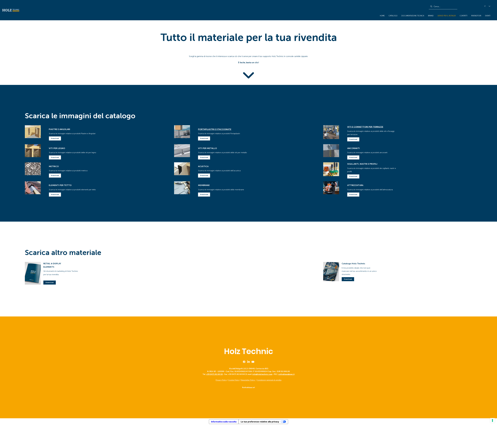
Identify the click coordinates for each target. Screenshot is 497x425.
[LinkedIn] (248, 361)
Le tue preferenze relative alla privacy (260, 421)
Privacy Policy (221, 380)
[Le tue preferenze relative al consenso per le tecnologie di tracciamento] (492, 420)
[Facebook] (244, 361)
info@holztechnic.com (262, 374)
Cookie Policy (233, 380)
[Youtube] (252, 361)
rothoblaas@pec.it (286, 374)
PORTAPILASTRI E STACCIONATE (214, 129)
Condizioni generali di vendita (269, 380)
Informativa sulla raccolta (223, 421)
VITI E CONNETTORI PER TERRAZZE (365, 127)
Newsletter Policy (248, 380)
